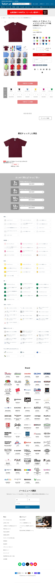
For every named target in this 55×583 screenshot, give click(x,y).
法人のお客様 (22, 519)
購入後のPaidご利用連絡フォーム (27, 530)
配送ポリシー (6, 550)
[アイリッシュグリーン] (49, 37)
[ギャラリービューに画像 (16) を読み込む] (25, 67)
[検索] (30, 4)
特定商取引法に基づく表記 (9, 556)
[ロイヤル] (43, 43)
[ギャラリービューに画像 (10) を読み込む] (12, 60)
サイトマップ (6, 553)
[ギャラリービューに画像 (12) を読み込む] (25, 60)
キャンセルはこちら (7, 519)
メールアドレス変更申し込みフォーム (27, 526)
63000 (40, 65)
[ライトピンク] (40, 40)
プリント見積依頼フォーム (25, 522)
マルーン (45, 65)
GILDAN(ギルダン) (37, 28)
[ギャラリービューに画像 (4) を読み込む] (25, 48)
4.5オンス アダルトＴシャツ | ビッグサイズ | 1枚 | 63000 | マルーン (15, 162)
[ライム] (37, 40)
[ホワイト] (49, 43)
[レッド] (37, 43)
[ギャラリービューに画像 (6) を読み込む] (12, 54)
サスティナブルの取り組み (9, 537)
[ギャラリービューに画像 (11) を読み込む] (18, 60)
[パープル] (34, 43)
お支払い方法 (6, 522)
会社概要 (5, 559)
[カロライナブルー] (40, 37)
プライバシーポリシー (8, 547)
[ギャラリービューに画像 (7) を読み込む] (18, 54)
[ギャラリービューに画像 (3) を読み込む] (18, 48)
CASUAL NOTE (6, 534)
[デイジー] (43, 37)
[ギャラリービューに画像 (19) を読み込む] (18, 73)
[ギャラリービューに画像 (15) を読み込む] (18, 67)
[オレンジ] (49, 40)
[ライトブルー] (34, 40)
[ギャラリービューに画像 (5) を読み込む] (6, 54)
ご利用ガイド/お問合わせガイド (10, 525)
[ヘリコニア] (46, 37)
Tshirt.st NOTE (6, 531)
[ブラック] (34, 37)
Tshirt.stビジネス (25, 575)
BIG (34, 65)
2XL (37, 65)
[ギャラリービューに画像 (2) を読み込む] (12, 48)
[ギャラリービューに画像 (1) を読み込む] (6, 48)
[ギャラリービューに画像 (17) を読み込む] (6, 73)
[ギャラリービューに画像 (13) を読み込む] (6, 67)
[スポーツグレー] (40, 43)
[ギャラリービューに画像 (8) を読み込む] (25, 54)
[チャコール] (37, 37)
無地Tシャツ (5, 17)
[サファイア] (46, 43)
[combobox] (21, 4)
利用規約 (5, 540)
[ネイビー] (46, 40)
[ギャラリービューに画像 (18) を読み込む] (12, 73)
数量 (34, 49)
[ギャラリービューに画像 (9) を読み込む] (6, 60)
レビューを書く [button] (46, 118)
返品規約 (5, 543)
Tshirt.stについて (7, 528)
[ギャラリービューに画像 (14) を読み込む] (12, 67)
